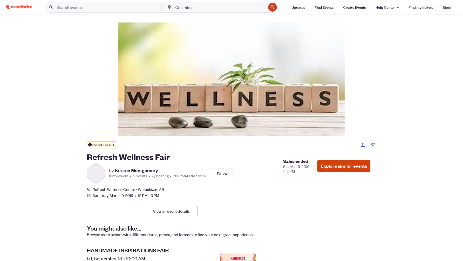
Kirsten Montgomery (136, 170)
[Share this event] (363, 145)
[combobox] (220, 7)
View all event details (171, 211)
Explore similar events (344, 166)
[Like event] (372, 144)
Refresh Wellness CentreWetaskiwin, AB (128, 189)
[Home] (19, 7)
